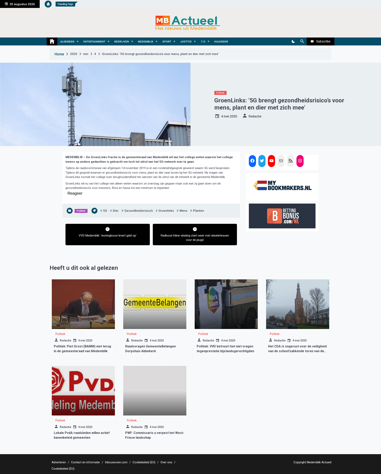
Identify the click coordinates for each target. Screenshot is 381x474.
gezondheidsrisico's (138, 210)
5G (105, 210)
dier (116, 210)
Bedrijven (121, 41)
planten (198, 210)
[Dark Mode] (293, 41)
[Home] (52, 41)
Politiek (220, 92)
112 (203, 41)
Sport (166, 41)
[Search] (302, 41)
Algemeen (67, 41)
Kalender (221, 41)
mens (183, 210)
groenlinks (166, 210)
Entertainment (94, 41)
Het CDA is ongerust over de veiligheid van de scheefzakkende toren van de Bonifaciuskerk (297, 351)
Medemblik (145, 41)
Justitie (186, 41)
